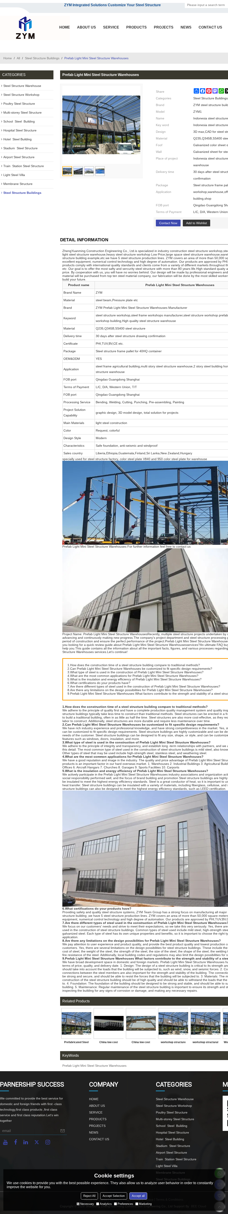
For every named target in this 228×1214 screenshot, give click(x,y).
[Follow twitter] (36, 1142)
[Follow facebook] (15, 1142)
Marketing (145, 1204)
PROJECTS (163, 27)
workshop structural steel (205, 1043)
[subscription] (62, 1131)
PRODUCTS (136, 27)
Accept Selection (114, 1196)
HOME (64, 27)
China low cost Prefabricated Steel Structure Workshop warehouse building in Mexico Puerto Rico (141, 1043)
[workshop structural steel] (205, 1023)
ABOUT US (86, 27)
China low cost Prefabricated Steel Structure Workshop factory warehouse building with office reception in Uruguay (108, 1043)
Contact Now (168, 223)
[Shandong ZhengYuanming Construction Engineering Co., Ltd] (24, 28)
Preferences (125, 1204)
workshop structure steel (173, 1043)
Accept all (138, 1196)
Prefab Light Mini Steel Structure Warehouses (94, 1065)
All (18, 58)
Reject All (89, 1196)
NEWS (186, 27)
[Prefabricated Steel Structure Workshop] (76, 1023)
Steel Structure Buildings (42, 58)
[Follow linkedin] (25, 1142)
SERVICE (111, 27)
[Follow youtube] (5, 1142)
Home (7, 58)
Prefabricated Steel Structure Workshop (76, 1043)
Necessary (87, 1204)
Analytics (106, 1204)
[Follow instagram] (47, 1142)
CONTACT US (210, 27)
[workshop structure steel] (173, 1023)
